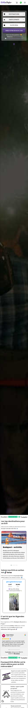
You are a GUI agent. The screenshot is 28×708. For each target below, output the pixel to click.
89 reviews (17, 653)
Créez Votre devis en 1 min (14, 30)
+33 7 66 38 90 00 (18, 36)
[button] (11, 565)
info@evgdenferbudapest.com (15, 38)
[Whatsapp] (21, 2)
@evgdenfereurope (14, 582)
